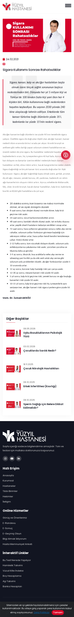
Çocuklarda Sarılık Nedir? (39, 350)
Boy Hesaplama (12, 576)
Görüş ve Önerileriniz (15, 517)
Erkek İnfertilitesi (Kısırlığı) (39, 386)
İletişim (7, 501)
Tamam (58, 612)
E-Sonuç (8, 528)
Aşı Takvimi (9, 581)
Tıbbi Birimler (10, 491)
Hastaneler (9, 486)
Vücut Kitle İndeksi (13, 570)
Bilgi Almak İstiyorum (14, 538)
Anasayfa (8, 475)
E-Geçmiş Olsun (12, 533)
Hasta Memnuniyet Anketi (17, 544)
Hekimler (8, 496)
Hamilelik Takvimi (13, 565)
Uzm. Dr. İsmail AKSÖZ (17, 298)
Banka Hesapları (12, 586)
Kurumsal (8, 480)
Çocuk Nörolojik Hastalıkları (41, 368)
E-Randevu (9, 523)
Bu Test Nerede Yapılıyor (17, 560)
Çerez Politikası (41, 612)
